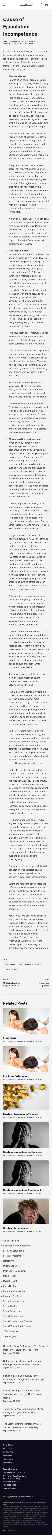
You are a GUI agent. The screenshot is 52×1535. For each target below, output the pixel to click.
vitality (5, 1510)
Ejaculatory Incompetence (15, 1228)
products (30, 1512)
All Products (8, 1448)
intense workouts (25, 1516)
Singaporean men (8, 1522)
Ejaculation (10, 964)
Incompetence (11, 969)
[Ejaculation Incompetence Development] (26, 1173)
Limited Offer (8, 1452)
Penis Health (9, 1286)
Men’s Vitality (26, 1502)
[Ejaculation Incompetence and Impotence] (26, 1135)
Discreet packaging (21, 1520)
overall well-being (28, 1510)
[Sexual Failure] (26, 1021)
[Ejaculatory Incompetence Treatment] (26, 1097)
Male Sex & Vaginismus (14, 1271)
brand (5, 1504)
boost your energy (15, 1506)
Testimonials (8, 1459)
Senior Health (10, 1306)
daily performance (36, 1506)
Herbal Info (9, 1260)
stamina (45, 1508)
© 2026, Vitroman (10, 1497)
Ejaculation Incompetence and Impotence (22, 1152)
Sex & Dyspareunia (12, 1311)
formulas (33, 1518)
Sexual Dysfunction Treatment (18, 1321)
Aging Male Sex (11, 1240)
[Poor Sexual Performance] (26, 1059)
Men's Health (9, 1276)
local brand (28, 1524)
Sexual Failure (9, 1038)
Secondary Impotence (14, 1301)
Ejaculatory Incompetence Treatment (20, 1114)
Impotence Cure (11, 1266)
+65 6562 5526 (9, 1485)
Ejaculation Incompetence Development (22, 1190)
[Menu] (4, 5)
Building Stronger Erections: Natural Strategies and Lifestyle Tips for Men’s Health (22, 1394)
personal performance (38, 1516)
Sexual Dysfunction (13, 1316)
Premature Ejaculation (14, 1291)
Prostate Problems (12, 1296)
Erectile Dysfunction (13, 1250)
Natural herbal (27, 1518)
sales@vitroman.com (11, 1488)
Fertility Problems (12, 1256)
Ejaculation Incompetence (30, 964)
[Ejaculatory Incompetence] (26, 1211)
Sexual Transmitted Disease (17, 1326)
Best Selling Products (10, 1530)
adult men (8, 1514)
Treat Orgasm (10, 1336)
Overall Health (10, 1281)
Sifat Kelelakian (11, 1331)
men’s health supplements (23, 1508)
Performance (35, 1502)
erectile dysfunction (13, 1510)
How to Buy (7, 1455)
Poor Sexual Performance (15, 1076)
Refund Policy (8, 1462)
